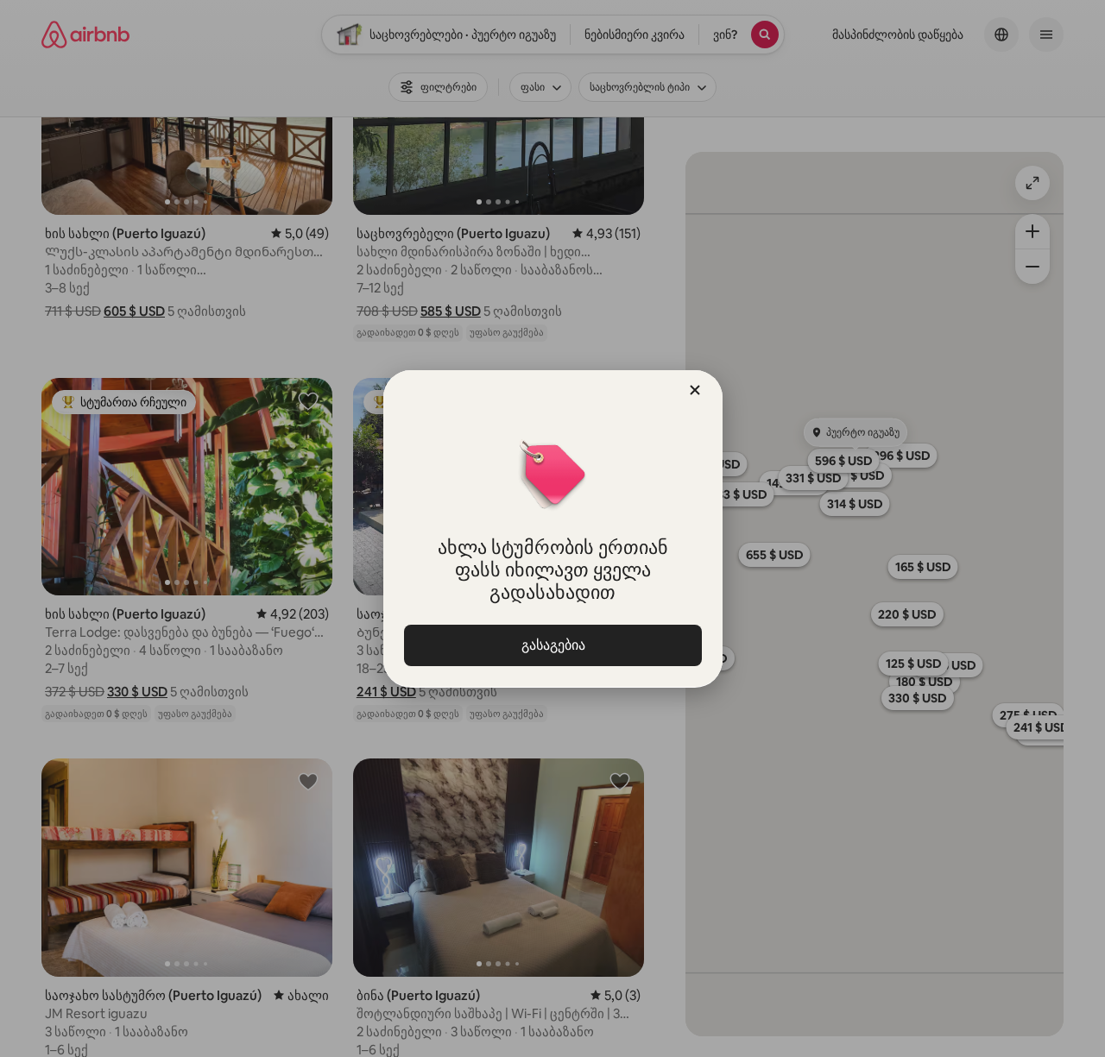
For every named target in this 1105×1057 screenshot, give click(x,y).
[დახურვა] (695, 390)
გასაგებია (552, 645)
